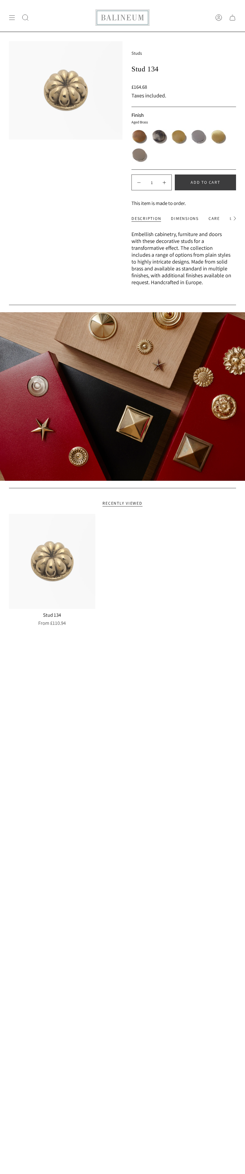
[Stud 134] (52, 561)
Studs (136, 53)
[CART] (232, 18)
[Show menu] (12, 18)
